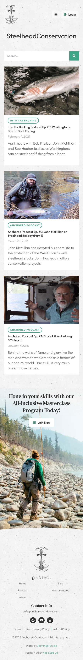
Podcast (23, 590)
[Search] (74, 56)
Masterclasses (60, 590)
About (22, 597)
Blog (60, 583)
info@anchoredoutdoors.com (41, 611)
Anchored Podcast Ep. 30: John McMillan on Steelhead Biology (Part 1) (37, 234)
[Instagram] (50, 620)
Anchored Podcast (25, 225)
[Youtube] (41, 620)
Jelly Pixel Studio (47, 645)
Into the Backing (23, 120)
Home (22, 583)
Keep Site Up (50, 652)
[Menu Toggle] (56, 14)
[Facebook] (33, 620)
